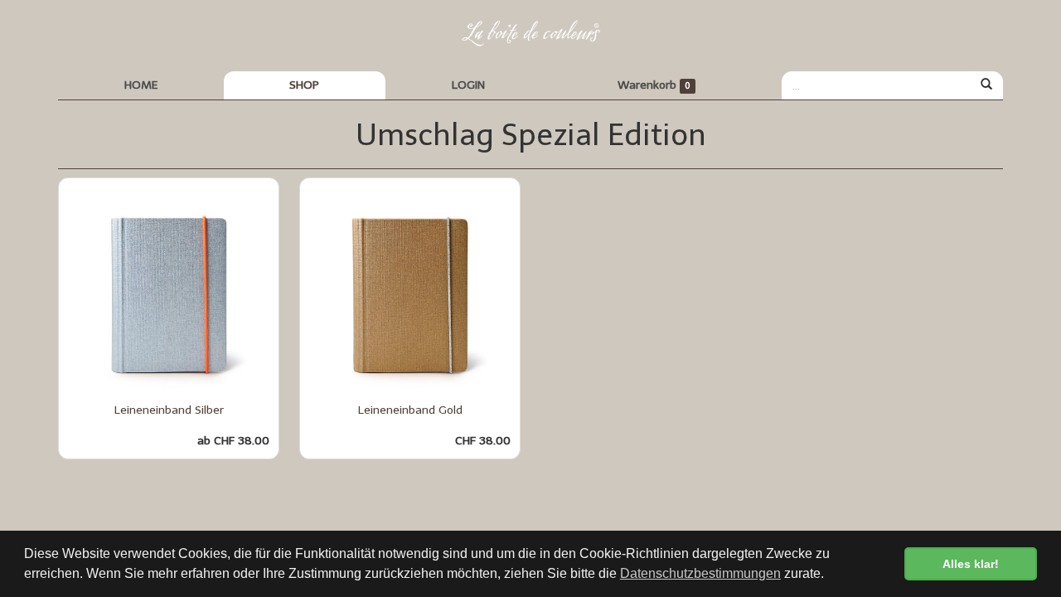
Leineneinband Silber (169, 410)
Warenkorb (654, 85)
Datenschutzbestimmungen (700, 573)
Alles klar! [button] (970, 563)
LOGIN (468, 85)
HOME (140, 85)
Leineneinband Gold (410, 410)
